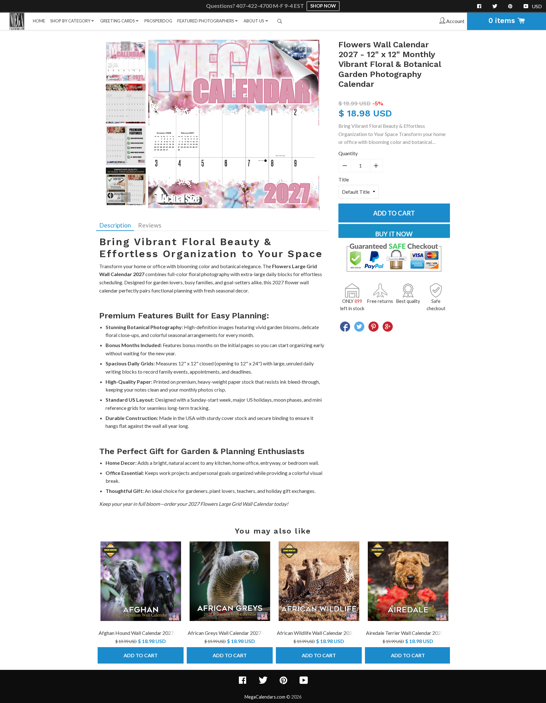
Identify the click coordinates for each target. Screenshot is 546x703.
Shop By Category (70, 20)
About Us (254, 20)
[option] (126, 61)
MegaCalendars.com (265, 697)
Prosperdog (158, 20)
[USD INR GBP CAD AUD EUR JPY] (537, 6)
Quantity (348, 153)
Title (343, 179)
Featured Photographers (205, 20)
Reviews (149, 225)
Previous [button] (125, 46)
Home (39, 20)
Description (115, 225)
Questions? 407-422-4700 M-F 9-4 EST (255, 6)
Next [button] (125, 197)
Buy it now (394, 234)
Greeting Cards (117, 20)
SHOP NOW (323, 6)
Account (454, 21)
